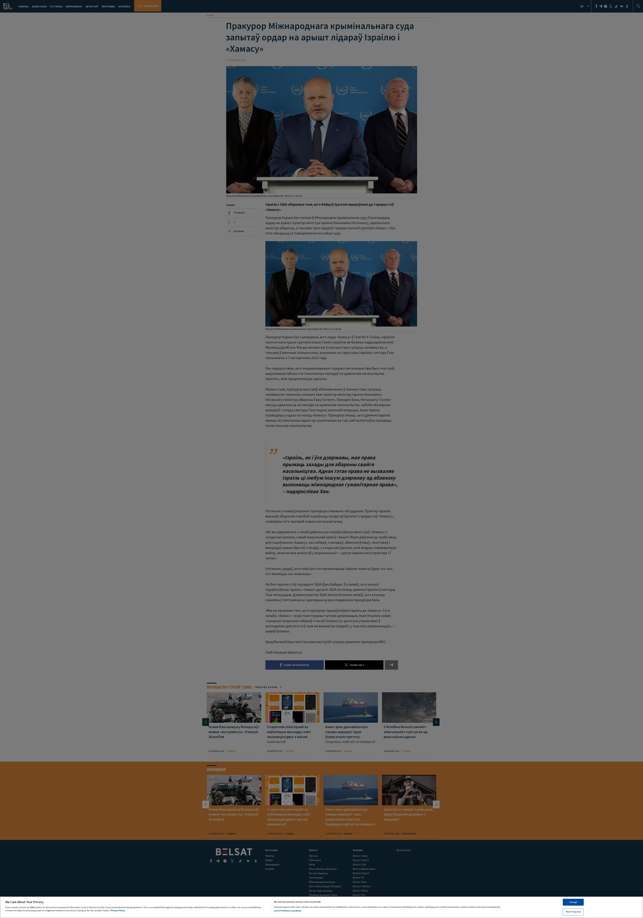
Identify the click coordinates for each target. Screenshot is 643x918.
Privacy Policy (118, 910)
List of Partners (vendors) (287, 910)
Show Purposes (573, 911)
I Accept (573, 902)
